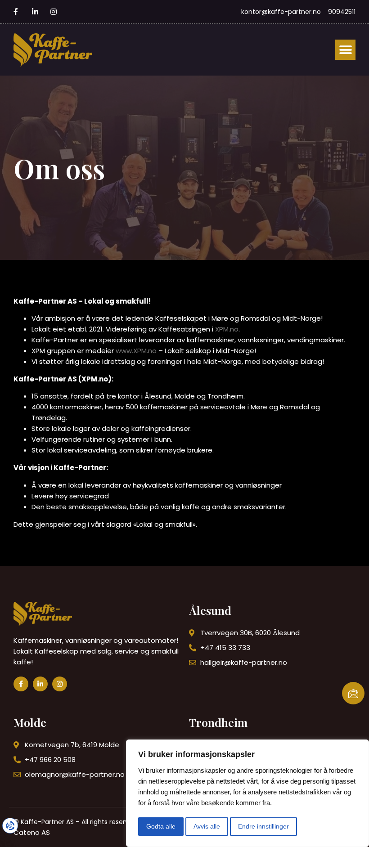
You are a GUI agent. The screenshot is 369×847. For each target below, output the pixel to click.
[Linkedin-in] (40, 684)
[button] (345, 50)
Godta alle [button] (161, 826)
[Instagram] (59, 684)
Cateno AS (32, 832)
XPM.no (226, 329)
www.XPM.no (136, 350)
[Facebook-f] (21, 684)
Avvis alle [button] (207, 826)
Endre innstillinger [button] (263, 826)
